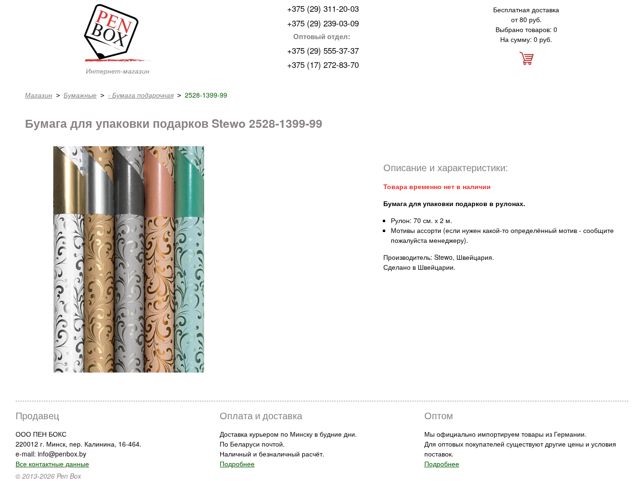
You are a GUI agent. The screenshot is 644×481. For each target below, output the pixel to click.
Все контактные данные (52, 463)
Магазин (38, 95)
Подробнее (237, 463)
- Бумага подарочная (140, 95)
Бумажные (80, 95)
